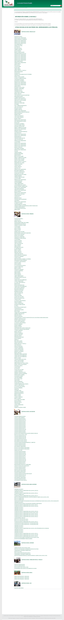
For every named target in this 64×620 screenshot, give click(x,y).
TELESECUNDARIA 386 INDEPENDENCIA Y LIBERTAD (24, 442)
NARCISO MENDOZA (18, 381)
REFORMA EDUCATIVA (18, 247)
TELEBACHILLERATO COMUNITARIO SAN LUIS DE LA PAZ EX (26, 515)
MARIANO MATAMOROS (19, 393)
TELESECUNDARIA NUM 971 (20, 476)
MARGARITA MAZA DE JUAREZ (20, 174)
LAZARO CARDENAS (18, 330)
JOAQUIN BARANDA (18, 181)
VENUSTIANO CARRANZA (19, 92)
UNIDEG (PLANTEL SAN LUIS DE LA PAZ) (22, 547)
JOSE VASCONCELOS (18, 106)
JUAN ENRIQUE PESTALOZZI (20, 208)
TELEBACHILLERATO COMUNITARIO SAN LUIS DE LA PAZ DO (26, 506)
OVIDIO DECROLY (17, 195)
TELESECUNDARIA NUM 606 (20, 451)
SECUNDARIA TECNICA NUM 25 (20, 439)
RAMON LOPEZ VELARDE (19, 231)
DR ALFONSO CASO (18, 378)
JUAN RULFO (17, 196)
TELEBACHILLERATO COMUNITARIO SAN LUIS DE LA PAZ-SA (26, 490)
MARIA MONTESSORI (18, 71)
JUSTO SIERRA (17, 227)
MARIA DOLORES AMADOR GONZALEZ (21, 112)
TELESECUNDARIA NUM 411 (19, 463)
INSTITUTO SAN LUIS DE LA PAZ (20, 434)
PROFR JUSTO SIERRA (18, 235)
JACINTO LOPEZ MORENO (19, 417)
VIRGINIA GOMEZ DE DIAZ (19, 177)
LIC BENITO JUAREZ (18, 203)
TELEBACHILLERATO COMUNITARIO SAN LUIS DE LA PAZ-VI (26, 504)
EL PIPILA (16, 305)
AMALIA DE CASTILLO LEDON (20, 100)
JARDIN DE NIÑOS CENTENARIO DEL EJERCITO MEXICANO (26, 205)
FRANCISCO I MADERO (18, 256)
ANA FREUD (16, 200)
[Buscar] (61, 5)
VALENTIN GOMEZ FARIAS (19, 125)
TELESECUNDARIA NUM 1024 (20, 460)
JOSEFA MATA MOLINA (18, 253)
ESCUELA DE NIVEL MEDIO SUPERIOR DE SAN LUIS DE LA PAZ (26, 537)
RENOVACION (17, 283)
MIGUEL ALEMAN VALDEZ (19, 52)
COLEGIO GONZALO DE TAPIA (20, 359)
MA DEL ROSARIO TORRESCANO (20, 186)
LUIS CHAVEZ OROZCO (19, 117)
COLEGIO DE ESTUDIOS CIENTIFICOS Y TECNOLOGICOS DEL (26, 523)
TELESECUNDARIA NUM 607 (20, 472)
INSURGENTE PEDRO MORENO (20, 260)
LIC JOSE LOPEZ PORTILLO (19, 282)
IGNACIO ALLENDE (18, 240)
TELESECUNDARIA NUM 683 (20, 455)
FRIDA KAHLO (17, 75)
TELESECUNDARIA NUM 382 (20, 430)
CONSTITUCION (17, 165)
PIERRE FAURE (17, 114)
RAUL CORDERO (17, 244)
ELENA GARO (17, 67)
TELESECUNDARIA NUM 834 (20, 416)
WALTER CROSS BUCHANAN (20, 469)
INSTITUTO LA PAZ (18, 551)
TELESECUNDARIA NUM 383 (20, 425)
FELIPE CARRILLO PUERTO (19, 320)
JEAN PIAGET (17, 380)
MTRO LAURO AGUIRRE (19, 360)
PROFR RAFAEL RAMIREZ (19, 374)
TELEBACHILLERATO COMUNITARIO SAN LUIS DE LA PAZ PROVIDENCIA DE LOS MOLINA (31, 528)
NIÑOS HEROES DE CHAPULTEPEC (21, 363)
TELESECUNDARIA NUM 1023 (20, 459)
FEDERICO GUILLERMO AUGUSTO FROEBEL (23, 74)
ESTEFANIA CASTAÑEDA (19, 80)
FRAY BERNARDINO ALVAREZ (20, 121)
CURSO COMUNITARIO (18, 281)
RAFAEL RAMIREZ (17, 325)
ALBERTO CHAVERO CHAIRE (20, 225)
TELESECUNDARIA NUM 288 (20, 426)
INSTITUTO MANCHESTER (19, 564)
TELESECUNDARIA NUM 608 (20, 445)
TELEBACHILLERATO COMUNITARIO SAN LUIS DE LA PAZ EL (26, 536)
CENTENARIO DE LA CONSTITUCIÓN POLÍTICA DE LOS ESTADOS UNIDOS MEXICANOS (31, 317)
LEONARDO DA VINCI (18, 91)
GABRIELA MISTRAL (18, 49)
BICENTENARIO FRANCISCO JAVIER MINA (22, 464)
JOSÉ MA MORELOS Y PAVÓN (20, 204)
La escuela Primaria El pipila (24, 3)
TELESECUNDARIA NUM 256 (20, 421)
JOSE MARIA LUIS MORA (19, 148)
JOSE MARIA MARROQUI (19, 188)
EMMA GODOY (17, 209)
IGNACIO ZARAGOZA (18, 316)
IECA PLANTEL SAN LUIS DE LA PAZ (21, 567)
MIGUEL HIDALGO (17, 93)
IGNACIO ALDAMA (17, 101)
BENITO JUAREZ (17, 229)
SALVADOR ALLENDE (18, 376)
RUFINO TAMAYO (17, 118)
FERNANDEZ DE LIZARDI (19, 162)
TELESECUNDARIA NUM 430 (20, 424)
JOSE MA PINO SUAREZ (19, 309)
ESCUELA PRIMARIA (18, 324)
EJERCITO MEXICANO (18, 266)
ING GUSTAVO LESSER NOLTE (20, 307)
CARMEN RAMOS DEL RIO (19, 97)
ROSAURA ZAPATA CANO (19, 126)
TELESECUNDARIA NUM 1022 (20, 438)
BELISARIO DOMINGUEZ (19, 170)
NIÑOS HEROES (17, 273)
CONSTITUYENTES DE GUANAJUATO (21, 465)
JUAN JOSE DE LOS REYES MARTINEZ (21, 95)
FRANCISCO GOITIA (18, 36)
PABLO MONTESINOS (18, 61)
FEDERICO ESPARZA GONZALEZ (20, 131)
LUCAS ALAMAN (17, 178)
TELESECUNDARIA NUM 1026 (20, 429)
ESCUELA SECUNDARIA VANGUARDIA (21, 447)
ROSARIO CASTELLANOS (19, 87)
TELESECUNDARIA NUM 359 (20, 478)
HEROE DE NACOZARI (18, 290)
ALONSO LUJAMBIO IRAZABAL (20, 78)
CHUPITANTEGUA (17, 308)
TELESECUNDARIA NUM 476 (20, 428)
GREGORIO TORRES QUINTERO (20, 354)
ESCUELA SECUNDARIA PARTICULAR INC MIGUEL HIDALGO (26, 433)
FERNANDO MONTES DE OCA (20, 53)
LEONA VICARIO (17, 257)
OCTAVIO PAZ (17, 278)
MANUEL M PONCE (18, 326)
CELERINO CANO (17, 390)
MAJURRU (16, 406)
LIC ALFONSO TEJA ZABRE (19, 399)
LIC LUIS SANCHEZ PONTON (20, 265)
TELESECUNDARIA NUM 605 (20, 467)
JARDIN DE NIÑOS (18, 152)
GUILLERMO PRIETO (18, 44)
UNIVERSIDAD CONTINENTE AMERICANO (22, 550)
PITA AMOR (16, 104)
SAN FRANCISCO (17, 132)
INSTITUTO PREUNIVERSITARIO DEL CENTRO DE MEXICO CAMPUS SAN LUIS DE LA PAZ (31, 497)
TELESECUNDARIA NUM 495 (20, 443)
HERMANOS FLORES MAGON (20, 238)
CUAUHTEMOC (17, 226)
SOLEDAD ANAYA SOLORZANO (20, 199)
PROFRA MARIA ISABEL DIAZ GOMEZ (21, 222)
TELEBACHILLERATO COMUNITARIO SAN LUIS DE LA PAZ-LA (26, 516)
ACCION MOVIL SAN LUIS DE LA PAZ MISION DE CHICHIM (25, 568)
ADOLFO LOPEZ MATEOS (19, 385)
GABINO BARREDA (18, 175)
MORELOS (16, 339)
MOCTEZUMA (17, 311)
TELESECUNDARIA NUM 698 (20, 452)
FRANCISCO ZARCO (18, 365)
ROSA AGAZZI (17, 65)
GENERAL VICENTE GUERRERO (20, 373)
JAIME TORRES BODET (18, 183)
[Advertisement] (38, 602)
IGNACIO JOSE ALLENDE (19, 160)
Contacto (17, 618)
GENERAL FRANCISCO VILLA (20, 372)
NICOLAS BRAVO (17, 191)
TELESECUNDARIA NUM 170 (20, 456)
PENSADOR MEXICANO (19, 337)
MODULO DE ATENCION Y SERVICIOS (21, 576)
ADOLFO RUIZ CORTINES (19, 234)
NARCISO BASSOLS (18, 113)
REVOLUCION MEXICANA (19, 285)
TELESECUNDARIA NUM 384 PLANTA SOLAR (23, 473)
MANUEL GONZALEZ (18, 147)
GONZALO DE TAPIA (18, 45)
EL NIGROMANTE (17, 248)
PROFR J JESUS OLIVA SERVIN (20, 364)
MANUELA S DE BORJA (18, 351)
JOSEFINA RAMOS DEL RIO (19, 138)
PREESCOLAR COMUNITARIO (20, 37)
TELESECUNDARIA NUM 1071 (20, 420)
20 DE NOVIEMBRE (18, 182)
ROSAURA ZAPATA (18, 48)
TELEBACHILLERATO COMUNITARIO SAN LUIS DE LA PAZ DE (26, 534)
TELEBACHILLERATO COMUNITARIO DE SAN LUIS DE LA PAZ (26, 512)
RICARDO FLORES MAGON (19, 304)
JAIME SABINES (17, 69)
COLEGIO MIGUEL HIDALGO (19, 517)
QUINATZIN (16, 389)
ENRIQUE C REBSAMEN (19, 88)
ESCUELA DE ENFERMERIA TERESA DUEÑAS (23, 538)
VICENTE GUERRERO (18, 270)
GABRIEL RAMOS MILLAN (19, 313)
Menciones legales (12, 618)
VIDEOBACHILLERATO (18, 489)
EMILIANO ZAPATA (18, 130)
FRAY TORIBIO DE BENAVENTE (20, 105)
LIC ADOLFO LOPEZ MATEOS (20, 261)
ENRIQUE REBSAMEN (18, 153)
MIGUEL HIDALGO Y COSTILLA (20, 70)
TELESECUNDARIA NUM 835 (20, 458)
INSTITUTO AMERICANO (19, 494)
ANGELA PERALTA (18, 166)
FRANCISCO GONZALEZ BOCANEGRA (21, 329)
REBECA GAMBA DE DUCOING (20, 127)
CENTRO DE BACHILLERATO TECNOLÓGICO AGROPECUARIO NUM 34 (28, 503)
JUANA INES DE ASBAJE (19, 79)
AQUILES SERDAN (18, 242)
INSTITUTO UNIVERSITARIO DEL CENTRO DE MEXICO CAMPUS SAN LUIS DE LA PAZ (30, 555)
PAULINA (16, 151)
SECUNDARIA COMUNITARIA (20, 446)
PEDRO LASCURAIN (18, 164)
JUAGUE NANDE (17, 66)
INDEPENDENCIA (17, 136)
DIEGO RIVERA (17, 272)
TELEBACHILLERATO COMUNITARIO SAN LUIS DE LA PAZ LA (26, 493)
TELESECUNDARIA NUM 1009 (20, 437)
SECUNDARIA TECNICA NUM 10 (20, 480)
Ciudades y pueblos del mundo (25, 618)
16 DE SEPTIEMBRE (18, 377)
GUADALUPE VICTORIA (19, 173)
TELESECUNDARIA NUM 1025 (20, 454)
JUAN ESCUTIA (17, 230)
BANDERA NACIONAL (18, 291)
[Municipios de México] (8, 5)
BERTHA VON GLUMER (18, 156)
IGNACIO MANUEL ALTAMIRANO (20, 39)
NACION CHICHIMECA (18, 218)
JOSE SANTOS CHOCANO (19, 194)
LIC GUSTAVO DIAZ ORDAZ (19, 386)
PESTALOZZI (16, 122)
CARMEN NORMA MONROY (19, 207)
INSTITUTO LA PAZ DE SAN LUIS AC (21, 519)
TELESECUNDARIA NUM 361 (20, 468)
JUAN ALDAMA (17, 403)
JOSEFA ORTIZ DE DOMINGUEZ (20, 279)
